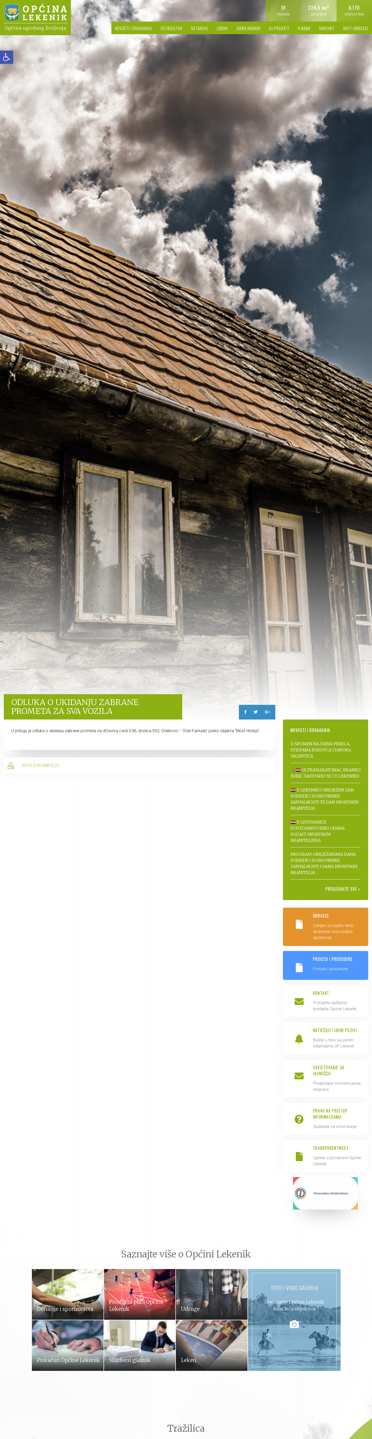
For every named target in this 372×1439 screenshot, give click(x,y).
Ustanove (200, 28)
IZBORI (222, 28)
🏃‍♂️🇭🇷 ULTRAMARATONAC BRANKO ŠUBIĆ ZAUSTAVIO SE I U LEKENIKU (326, 773)
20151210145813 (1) (40, 765)
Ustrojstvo (171, 28)
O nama (304, 28)
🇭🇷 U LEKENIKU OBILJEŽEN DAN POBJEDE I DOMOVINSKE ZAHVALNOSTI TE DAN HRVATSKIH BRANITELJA (325, 799)
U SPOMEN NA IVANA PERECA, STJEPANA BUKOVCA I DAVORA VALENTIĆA (321, 750)
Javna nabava (248, 28)
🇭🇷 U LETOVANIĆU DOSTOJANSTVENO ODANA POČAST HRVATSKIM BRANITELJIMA (318, 831)
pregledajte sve (341, 889)
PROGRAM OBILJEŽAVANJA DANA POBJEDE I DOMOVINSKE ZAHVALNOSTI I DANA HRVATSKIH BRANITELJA (324, 863)
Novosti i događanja (133, 28)
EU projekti (279, 28)
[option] (186, 360)
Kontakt (327, 28)
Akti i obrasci (355, 28)
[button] (6, 57)
